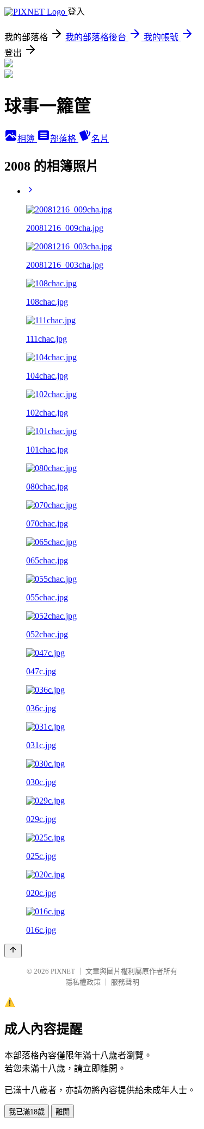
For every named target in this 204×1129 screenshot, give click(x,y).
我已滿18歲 (27, 1112)
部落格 (64, 138)
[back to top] (13, 950)
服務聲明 (125, 982)
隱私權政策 (83, 982)
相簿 (27, 138)
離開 (62, 1112)
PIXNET (63, 971)
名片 (100, 138)
